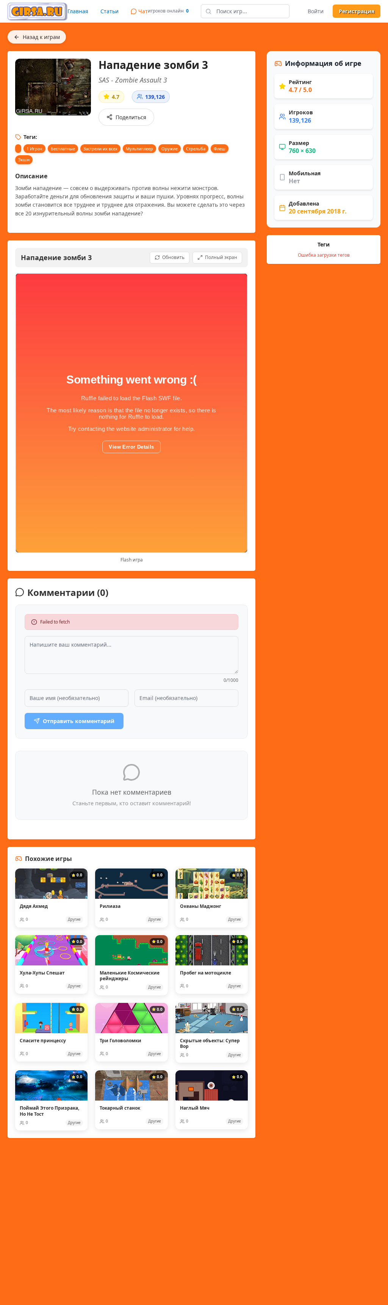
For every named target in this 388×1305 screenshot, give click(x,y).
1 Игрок (34, 148)
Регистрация (356, 11)
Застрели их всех (100, 148)
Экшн (24, 159)
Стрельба (195, 148)
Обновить (173, 257)
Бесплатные (63, 148)
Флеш (219, 148)
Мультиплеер (139, 148)
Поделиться (131, 117)
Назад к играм (41, 37)
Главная (77, 11)
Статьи (109, 11)
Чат (143, 11)
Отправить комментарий (78, 721)
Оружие (169, 148)
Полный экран (221, 257)
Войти (316, 11)
